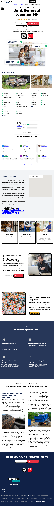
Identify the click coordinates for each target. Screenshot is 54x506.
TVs (43, 102)
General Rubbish (7, 102)
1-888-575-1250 (14, 485)
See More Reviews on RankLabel (27, 164)
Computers (34, 93)
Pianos (5, 108)
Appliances (6, 93)
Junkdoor (3, 489)
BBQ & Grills (19, 93)
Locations (21, 4)
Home (15, 4)
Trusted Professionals (45, 235)
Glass (18, 102)
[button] (16, 115)
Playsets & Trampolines (22, 108)
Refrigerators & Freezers (22, 109)
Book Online (9, 234)
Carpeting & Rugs (20, 95)
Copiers (43, 100)
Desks (43, 97)
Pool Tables (6, 109)
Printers (33, 100)
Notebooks (34, 95)
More (4, 116)
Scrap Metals (6, 111)
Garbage (34, 104)
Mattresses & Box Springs (22, 106)
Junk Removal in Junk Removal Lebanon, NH (13, 211)
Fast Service (27, 235)
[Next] (28, 142)
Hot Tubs (5, 104)
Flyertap (3, 491)
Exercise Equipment (7, 99)
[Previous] (26, 142)
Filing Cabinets (35, 99)
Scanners (34, 102)
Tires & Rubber (6, 113)
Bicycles (5, 95)
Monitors (44, 93)
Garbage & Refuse (20, 100)
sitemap (27, 495)
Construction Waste (8, 97)
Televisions (19, 111)
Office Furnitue (45, 99)
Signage (43, 104)
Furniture (19, 99)
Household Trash (20, 104)
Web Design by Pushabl (40, 501)
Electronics (19, 97)
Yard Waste (19, 113)
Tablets (33, 97)
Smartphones (45, 95)
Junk (4, 106)
